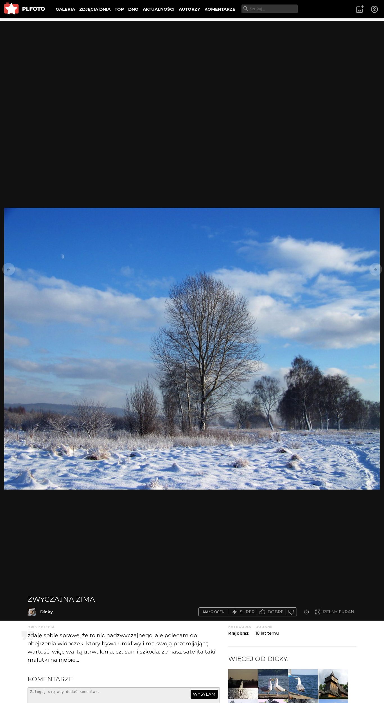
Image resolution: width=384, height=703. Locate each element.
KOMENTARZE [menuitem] (219, 9)
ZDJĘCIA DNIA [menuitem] (94, 9)
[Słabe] (291, 612)
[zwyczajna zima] (32, 612)
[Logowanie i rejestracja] (374, 9)
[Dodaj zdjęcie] (359, 9)
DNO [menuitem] (133, 9)
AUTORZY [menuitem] (189, 9)
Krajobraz (238, 633)
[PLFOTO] (24, 9)
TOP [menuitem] (119, 9)
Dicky (46, 611)
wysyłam (204, 694)
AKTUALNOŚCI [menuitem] (159, 9)
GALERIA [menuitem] (65, 9)
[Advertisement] (192, 60)
